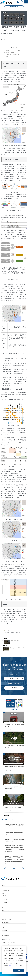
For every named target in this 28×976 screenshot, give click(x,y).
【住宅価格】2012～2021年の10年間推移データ (14, 725)
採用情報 (3, 893)
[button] (26, 1)
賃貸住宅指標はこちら (14, 6)
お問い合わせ (14, 688)
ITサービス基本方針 (5, 922)
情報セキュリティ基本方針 (7, 919)
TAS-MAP (5, 902)
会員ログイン (18, 2)
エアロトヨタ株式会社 (7, 944)
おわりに (6, 56)
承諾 (19, 970)
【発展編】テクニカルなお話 (11, 54)
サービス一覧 (4, 899)
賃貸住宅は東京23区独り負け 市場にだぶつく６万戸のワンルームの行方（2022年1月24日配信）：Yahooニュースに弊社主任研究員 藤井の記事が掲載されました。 (14, 859)
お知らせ (3, 915)
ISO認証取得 (4, 930)
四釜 (6, 39)
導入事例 (3, 907)
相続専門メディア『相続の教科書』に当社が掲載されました (14, 840)
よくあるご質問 (22, 1)
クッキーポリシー (12, 965)
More (14, 868)
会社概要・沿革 (6, 890)
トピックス (18, 38)
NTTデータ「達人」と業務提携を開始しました (14, 833)
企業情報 (3, 885)
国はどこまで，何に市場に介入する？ (13, 807)
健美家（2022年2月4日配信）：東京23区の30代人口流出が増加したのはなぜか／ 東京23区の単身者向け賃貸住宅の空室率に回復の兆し (14, 848)
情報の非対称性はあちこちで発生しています (14, 767)
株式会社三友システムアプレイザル (9, 942)
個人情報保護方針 (5, 935)
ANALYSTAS (5, 905)
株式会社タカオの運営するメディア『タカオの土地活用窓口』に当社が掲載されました (14, 826)
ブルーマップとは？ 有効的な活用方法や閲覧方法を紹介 (14, 788)
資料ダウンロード (14, 678)
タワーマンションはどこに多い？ (12, 50)
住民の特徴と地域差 (9, 52)
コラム (4, 39)
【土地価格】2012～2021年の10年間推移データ (14, 746)
